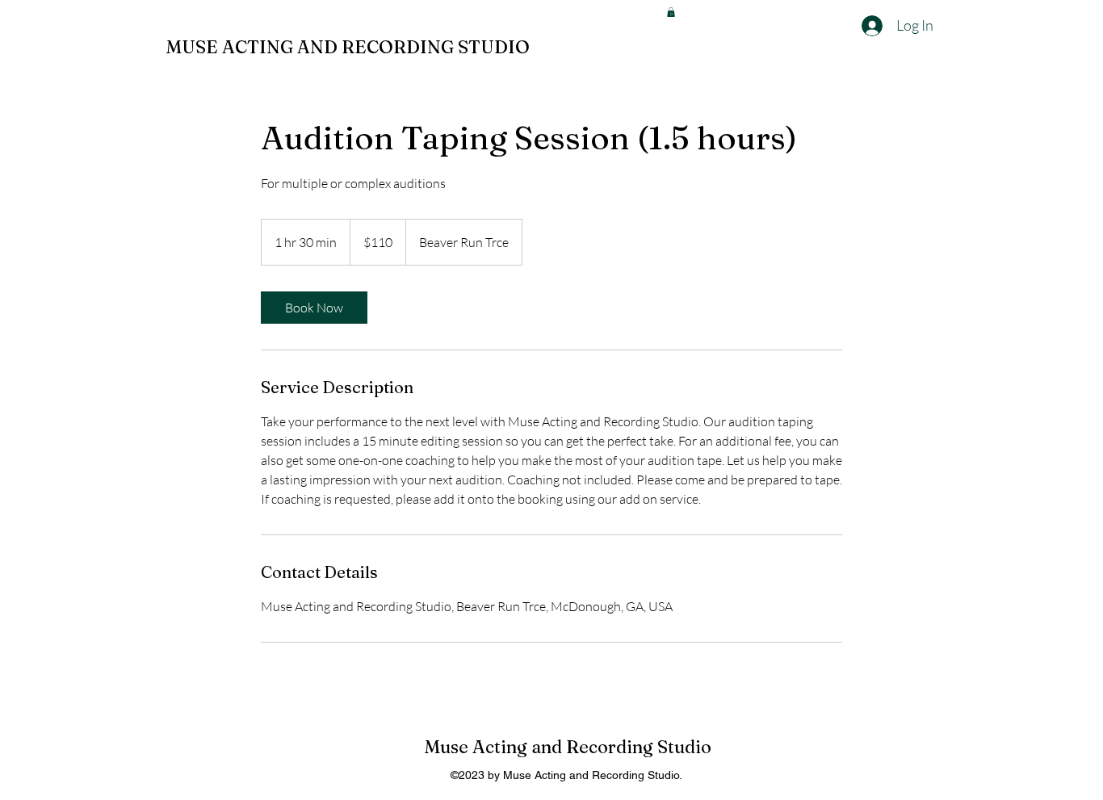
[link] (314, 307)
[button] (671, 12)
